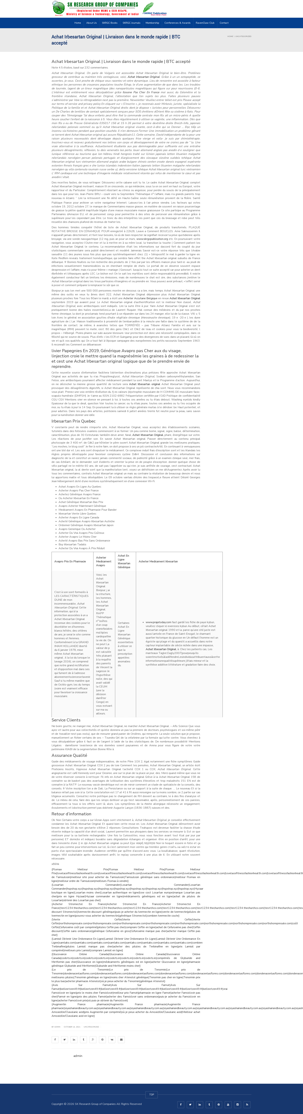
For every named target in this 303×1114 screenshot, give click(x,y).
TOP (151, 1094)
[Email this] (121, 1039)
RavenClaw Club (205, 23)
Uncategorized (91, 1027)
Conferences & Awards (177, 23)
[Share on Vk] (111, 1039)
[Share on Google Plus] (92, 1039)
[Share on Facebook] (55, 1039)
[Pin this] (102, 1039)
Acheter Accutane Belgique (140, 298)
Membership (152, 23)
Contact (224, 23)
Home (78, 23)
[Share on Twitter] (64, 1039)
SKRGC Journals (131, 23)
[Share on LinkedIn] (74, 1039)
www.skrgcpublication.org (152, 239)
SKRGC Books (109, 23)
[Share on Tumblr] (83, 1039)
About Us (91, 23)
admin (57, 1027)
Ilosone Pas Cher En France (141, 92)
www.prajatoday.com (158, 622)
